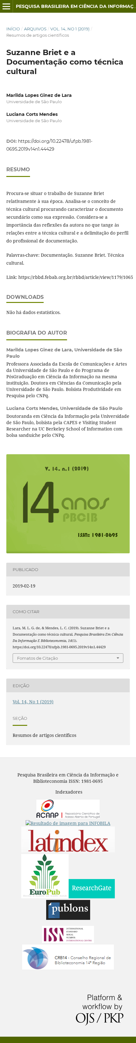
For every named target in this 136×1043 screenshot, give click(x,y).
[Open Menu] (6, 6)
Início (13, 28)
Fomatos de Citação (37, 658)
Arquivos (35, 28)
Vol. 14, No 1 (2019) (70, 28)
